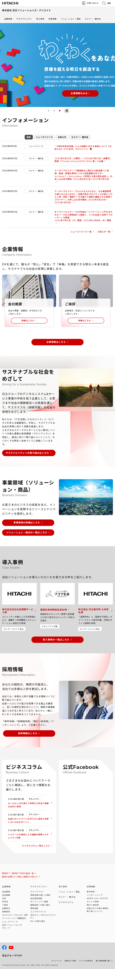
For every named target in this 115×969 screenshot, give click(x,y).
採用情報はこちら (27, 733)
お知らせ (62, 137)
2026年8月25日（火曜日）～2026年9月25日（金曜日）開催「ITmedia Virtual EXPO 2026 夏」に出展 (83, 160)
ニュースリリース (44, 137)
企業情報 (8, 19)
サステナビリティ (24, 19)
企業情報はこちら (56, 342)
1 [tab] (48, 110)
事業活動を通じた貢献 (40, 895)
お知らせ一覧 (104, 232)
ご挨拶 (5, 905)
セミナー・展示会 (93, 19)
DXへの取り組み (37, 921)
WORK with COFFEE (97, 898)
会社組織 (6, 895)
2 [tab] (54, 110)
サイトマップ (56, 961)
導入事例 (40, 19)
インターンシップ (95, 895)
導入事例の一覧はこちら (56, 639)
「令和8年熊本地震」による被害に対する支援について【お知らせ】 (83, 147)
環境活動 (34, 908)
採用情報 (53, 19)
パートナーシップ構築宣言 (14, 918)
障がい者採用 (93, 905)
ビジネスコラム (66, 902)
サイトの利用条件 (86, 961)
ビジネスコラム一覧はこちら (36, 846)
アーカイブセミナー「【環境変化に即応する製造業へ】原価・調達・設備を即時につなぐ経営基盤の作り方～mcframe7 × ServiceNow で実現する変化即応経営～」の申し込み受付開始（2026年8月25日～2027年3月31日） (83, 174)
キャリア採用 (93, 901)
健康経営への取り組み (40, 905)
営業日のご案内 (70, 961)
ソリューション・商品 (71, 19)
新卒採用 (91, 892)
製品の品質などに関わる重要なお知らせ (20, 877)
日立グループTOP (12, 955)
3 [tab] (59, 110)
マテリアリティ (37, 892)
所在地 (5, 901)
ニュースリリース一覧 (81, 232)
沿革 (4, 898)
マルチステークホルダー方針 (15, 915)
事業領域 (6, 912)
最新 (29, 137)
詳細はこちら (27, 320)
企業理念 (6, 908)
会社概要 (6, 892)
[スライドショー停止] (67, 110)
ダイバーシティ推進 (39, 901)
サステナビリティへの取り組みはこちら (27, 452)
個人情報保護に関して (104, 961)
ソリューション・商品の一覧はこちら (26, 532)
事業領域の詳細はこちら (26, 522)
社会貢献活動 (36, 898)
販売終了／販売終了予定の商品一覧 (18, 873)
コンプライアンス (38, 912)
